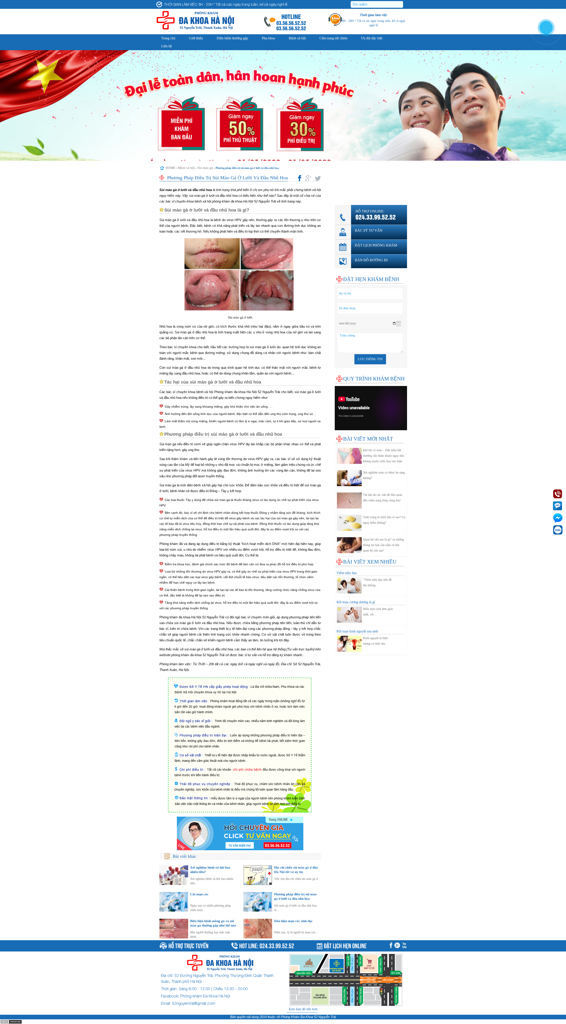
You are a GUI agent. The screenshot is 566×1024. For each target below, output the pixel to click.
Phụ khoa (268, 38)
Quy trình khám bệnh (374, 379)
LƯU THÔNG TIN (370, 359)
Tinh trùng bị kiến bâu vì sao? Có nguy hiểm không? (384, 520)
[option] (283, 124)
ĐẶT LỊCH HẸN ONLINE (345, 945)
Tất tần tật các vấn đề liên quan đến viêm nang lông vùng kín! (382, 497)
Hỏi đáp (340, 195)
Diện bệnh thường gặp (232, 38)
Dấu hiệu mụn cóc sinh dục (293, 921)
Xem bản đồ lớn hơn (303, 1009)
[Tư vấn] (398, 945)
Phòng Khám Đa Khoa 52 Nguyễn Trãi (308, 1017)
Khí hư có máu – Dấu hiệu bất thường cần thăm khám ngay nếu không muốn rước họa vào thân (383, 456)
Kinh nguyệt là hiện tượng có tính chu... (375, 640)
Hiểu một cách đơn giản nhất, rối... (378, 611)
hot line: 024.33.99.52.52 (266, 945)
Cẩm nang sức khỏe (333, 38)
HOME (170, 168)
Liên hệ (166, 46)
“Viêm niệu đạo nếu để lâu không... (377, 582)
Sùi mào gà (205, 168)
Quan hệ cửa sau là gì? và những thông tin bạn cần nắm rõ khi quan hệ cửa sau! (383, 545)
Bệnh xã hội (297, 38)
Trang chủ (168, 38)
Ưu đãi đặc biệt (371, 38)
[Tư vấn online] (240, 833)
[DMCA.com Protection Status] (11, 1021)
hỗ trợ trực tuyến (188, 945)
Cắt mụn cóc (199, 894)
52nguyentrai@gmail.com (193, 1003)
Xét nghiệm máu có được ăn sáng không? (384, 475)
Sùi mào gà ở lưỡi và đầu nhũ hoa (185, 190)
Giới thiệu (196, 38)
